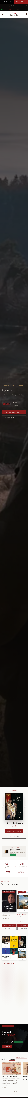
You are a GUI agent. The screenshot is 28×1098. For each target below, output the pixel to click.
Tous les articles (20, 1057)
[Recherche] (5, 14)
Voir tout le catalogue (7, 887)
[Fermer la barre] (26, 5)
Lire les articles (9, 417)
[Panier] (25, 14)
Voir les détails (14, 836)
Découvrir (6, 1046)
